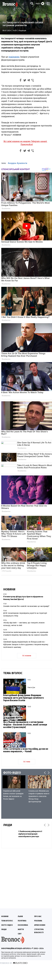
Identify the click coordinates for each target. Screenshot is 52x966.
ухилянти (22, 163)
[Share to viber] (33, 80)
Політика (22, 921)
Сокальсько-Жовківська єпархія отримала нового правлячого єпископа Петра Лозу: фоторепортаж (39, 796)
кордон (12, 163)
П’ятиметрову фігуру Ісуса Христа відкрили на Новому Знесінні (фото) (23, 598)
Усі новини (26, 656)
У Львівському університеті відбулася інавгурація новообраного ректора (30, 834)
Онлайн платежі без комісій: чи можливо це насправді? (26, 606)
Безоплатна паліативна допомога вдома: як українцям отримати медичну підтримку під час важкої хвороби (25, 633)
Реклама (38, 921)
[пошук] (32, 3)
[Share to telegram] (29, 80)
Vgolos (10, 4)
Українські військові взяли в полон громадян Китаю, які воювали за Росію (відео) (13, 795)
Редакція (22, 30)
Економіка (23, 925)
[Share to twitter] (25, 80)
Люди (3, 929)
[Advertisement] (26, 877)
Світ (19, 934)
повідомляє (14, 57)
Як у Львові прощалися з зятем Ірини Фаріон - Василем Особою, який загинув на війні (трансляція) (25, 724)
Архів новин (39, 925)
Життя (21, 929)
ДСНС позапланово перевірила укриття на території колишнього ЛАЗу (25, 614)
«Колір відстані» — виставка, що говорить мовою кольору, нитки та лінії (24, 624)
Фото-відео (7, 925)
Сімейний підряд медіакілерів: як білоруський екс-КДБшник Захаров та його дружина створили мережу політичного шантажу (25, 644)
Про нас (37, 916)
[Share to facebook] (21, 80)
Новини (4, 916)
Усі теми (26, 762)
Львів (20, 916)
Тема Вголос (7, 921)
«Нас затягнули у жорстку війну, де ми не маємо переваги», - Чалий (25, 750)
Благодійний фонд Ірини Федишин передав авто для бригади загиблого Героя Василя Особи (23, 698)
